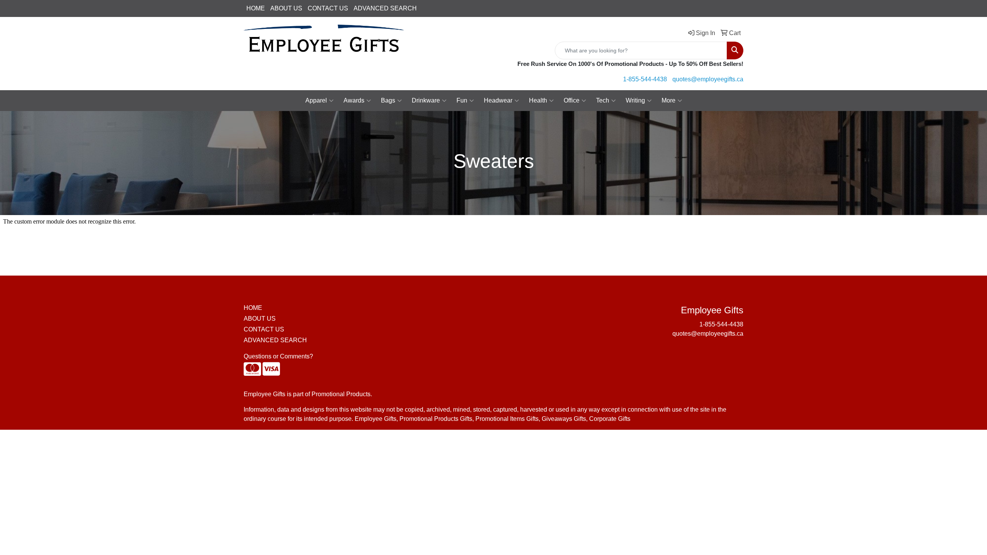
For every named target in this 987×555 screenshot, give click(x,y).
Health (538, 100)
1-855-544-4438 (645, 79)
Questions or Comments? (278, 356)
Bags (388, 100)
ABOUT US (286, 8)
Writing (635, 100)
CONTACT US (328, 8)
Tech (602, 100)
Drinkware (426, 100)
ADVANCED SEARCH (385, 8)
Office (571, 100)
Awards (354, 100)
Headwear (498, 100)
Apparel (316, 100)
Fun (461, 100)
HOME (255, 8)
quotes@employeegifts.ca (707, 79)
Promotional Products (341, 394)
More (668, 100)
